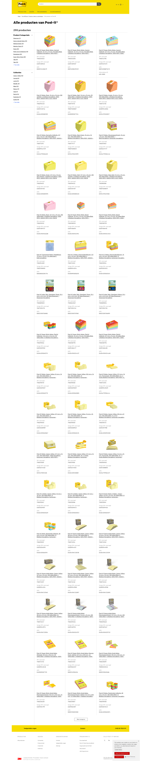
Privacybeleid (36, 757)
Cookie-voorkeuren (44, 757)
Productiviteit (41, 743)
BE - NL (118, 4)
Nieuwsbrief (83, 748)
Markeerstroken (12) (18, 43)
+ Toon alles (16, 65)
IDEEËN (31, 11)
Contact (82, 728)
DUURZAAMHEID (55, 11)
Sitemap (58, 745)
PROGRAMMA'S (42, 11)
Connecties (40, 740)
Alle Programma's (84, 751)
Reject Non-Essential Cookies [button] (122, 753)
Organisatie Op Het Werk (86, 745)
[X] (104, 740)
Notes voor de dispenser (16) (20, 51)
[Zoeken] (99, 4)
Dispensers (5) (17, 38)
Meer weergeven (81, 719)
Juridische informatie (27, 757)
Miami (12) (16, 86)
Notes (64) (16, 49)
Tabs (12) (15, 59)
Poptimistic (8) (17, 97)
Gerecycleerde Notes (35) (20, 41)
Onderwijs (40, 748)
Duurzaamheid (83, 740)
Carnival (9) (16, 78)
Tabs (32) (15, 62)
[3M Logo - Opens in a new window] (22, 4)
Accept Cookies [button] (119, 756)
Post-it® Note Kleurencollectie (87, 743)
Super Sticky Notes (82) (19, 57)
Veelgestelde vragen (30, 728)
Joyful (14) (16, 81)
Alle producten (21, 740)
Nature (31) (16, 89)
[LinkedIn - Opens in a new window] (109, 740)
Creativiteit (40, 745)
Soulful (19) (16, 99)
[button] (130, 756)
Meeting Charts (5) (18, 46)
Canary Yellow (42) (18, 75)
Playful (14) (16, 94)
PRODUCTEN (22, 11)
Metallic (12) (16, 83)
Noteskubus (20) (17, 54)
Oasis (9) (15, 91)
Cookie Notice (118, 749)
